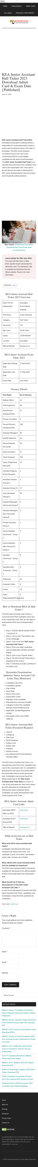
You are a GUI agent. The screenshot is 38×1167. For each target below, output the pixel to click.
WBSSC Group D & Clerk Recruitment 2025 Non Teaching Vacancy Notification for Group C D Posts (18, 1039)
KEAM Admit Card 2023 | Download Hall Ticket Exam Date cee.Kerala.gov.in (20, 247)
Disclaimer (5, 1113)
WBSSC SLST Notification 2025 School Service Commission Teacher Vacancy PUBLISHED (17, 1049)
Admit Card (14, 904)
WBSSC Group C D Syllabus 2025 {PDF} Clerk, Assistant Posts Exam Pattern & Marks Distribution (18, 1013)
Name (4, 952)
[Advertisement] (19, 52)
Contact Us (5, 1122)
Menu (2, 1)
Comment (6, 928)
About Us (5, 1104)
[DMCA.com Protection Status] (8, 1130)
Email (4, 962)
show (14, 285)
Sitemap (4, 1109)
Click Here (24, 810)
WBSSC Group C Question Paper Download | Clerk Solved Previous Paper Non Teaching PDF (19, 1022)
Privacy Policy (6, 1118)
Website (5, 973)
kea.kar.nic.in (25, 827)
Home (4, 1100)
